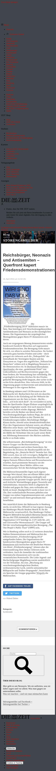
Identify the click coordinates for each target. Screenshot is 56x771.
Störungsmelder (20, 240)
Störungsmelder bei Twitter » (16, 704)
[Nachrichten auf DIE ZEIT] (15, 202)
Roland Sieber (12, 598)
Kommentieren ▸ (28, 629)
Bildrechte (11, 748)
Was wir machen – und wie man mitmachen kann (25, 694)
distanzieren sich (11, 544)
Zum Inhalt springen (9, 2)
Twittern (14, 593)
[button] (5, 25)
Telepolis (40, 573)
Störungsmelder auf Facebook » (17, 701)
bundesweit (7, 612)
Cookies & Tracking (14, 763)
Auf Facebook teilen (19, 586)
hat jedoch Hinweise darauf (29, 514)
